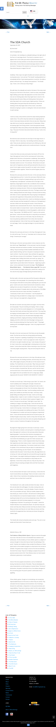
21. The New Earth (12, 661)
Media (7, 692)
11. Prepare (10, 639)
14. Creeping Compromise (13, 646)
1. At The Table (11, 617)
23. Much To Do (11, 666)
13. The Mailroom (11, 644)
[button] (2, 8)
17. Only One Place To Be (13, 653)
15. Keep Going (11, 648)
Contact (8, 697)
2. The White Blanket (12, 620)
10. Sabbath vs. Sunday (13, 637)
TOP (53, 717)
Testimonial (9, 695)
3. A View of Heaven (12, 622)
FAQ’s (7, 684)
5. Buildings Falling (12, 626)
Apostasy (8, 688)
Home (7, 679)
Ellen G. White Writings (11, 709)
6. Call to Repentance (12, 628)
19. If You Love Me (12, 657)
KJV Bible (8, 706)
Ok (28, 724)
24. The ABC (10, 668)
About (7, 681)
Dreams (8, 686)
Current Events (9, 690)
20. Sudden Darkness (12, 659)
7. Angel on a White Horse (13, 631)
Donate (7, 699)
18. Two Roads (11, 655)
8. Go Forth (10, 633)
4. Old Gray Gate (11, 624)
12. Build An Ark (11, 642)
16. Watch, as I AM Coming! (14, 650)
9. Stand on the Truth (12, 635)
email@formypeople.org (39, 687)
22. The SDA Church (12, 664)
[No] (54, 723)
